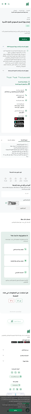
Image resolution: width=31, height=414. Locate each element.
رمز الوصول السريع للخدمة (21, 84)
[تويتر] (17, 389)
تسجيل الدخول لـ (17, 321)
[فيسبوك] (14, 389)
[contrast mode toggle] (19, 372)
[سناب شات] (10, 389)
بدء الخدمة (24, 39)
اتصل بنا (10, 77)
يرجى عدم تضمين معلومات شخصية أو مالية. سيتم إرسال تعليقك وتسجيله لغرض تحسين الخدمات (16, 188)
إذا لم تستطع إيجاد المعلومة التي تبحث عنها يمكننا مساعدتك (17, 240)
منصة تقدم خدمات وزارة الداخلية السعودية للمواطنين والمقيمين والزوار (16, 336)
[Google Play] (19, 122)
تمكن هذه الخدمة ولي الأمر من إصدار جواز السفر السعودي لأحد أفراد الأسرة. (16, 32)
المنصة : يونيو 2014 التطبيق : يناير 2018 (19, 106)
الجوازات (15, 10)
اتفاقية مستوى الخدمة (25, 77)
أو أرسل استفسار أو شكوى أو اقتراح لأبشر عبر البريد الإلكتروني (16, 281)
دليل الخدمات (21, 10)
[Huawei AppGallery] (19, 118)
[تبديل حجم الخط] (15, 372)
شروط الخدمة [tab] (24, 140)
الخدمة (28, 19)
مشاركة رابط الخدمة (23, 82)
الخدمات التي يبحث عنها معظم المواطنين (21, 222)
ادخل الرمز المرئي (26, 200)
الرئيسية (28, 10)
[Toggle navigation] (2, 4)
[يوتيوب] (21, 389)
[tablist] (15, 140)
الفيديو (15, 77)
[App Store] (19, 125)
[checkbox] (19, 300)
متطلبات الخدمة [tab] (11, 140)
